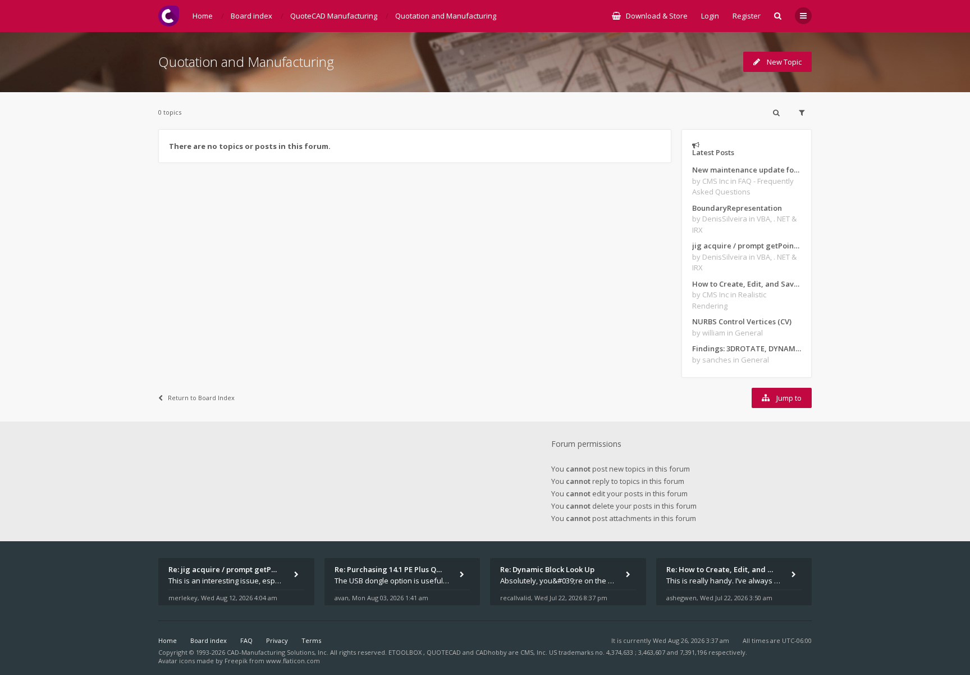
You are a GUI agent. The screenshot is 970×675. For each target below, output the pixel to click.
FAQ (246, 640)
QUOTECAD (445, 652)
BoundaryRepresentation (737, 208)
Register (747, 16)
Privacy (277, 640)
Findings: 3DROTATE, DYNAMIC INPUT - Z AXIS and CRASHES (746, 348)
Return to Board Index (201, 397)
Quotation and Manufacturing (246, 61)
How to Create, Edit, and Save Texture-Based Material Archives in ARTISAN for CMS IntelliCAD (746, 284)
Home (167, 640)
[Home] (168, 16)
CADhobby (491, 652)
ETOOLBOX (405, 652)
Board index (208, 640)
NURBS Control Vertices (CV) (741, 321)
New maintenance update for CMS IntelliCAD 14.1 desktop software (746, 170)
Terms (311, 640)
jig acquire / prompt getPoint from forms (746, 246)
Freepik (236, 660)
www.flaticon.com (293, 660)
